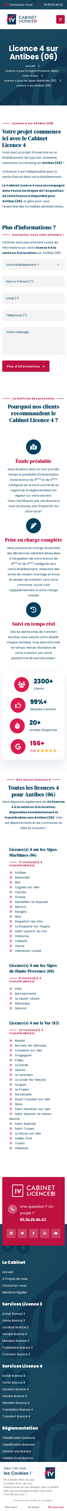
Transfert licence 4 (16, 1416)
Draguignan (23, 1055)
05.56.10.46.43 (53, 5)
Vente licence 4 (13, 1382)
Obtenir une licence (16, 1451)
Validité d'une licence (17, 1458)
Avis (33, 750)
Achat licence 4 (13, 1375)
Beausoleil (22, 877)
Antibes (20, 872)
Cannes (20, 892)
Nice (18, 916)
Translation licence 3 (17, 1347)
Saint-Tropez (24, 1128)
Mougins (21, 912)
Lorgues (20, 1084)
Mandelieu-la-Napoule (31, 902)
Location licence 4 (15, 1389)
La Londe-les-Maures (30, 1080)
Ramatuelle (23, 1094)
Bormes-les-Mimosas (31, 1045)
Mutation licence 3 (15, 1340)
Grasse (20, 897)
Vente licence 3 (13, 1320)
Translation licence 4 (17, 1409)
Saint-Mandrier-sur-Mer (33, 1109)
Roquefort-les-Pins (29, 921)
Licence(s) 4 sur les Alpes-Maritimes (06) (33, 852)
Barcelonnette (25, 993)
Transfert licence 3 (16, 1354)
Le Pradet (22, 1089)
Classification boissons (18, 1437)
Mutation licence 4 (15, 1402)
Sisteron (21, 1008)
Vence (19, 946)
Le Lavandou (24, 1075)
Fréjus (19, 1060)
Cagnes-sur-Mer (27, 887)
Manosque (22, 1003)
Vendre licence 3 (14, 1334)
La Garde (21, 1065)
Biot (17, 882)
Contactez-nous (21, 5)
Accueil (30, 66)
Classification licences (18, 1444)
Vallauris (21, 941)
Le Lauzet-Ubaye (27, 998)
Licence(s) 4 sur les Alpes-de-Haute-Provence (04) (33, 968)
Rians (19, 1104)
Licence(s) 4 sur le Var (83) (34, 1023)
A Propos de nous (15, 1278)
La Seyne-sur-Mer (28, 1133)
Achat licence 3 (13, 1313)
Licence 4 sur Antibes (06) (33, 85)
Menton (20, 907)
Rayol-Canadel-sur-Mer (32, 1099)
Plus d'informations (24, 366)
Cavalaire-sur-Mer (28, 1050)
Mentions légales (14, 1292)
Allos (18, 989)
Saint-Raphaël (25, 1124)
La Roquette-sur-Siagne (32, 926)
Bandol (20, 1040)
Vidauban (22, 1148)
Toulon (20, 1143)
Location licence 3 (15, 1327)
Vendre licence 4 (14, 1396)
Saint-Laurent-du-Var (31, 931)
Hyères (20, 1070)
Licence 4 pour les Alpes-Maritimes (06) (30, 81)
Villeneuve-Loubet (28, 951)
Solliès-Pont (23, 1138)
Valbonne (22, 936)
